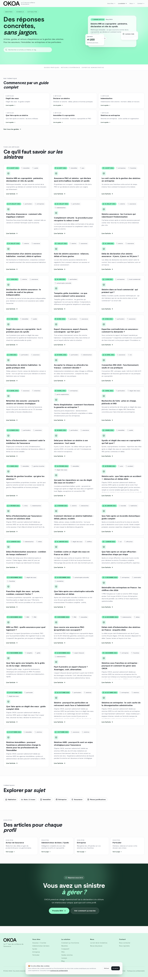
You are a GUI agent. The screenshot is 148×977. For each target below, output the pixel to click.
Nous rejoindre (124, 946)
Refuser (106, 968)
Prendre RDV (57, 911)
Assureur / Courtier (39, 943)
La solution (121, 3)
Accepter (116, 968)
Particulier (35, 955)
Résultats (64, 946)
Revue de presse (96, 946)
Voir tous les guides (11, 129)
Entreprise (62, 799)
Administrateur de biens (40, 946)
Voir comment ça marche (85, 911)
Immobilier (47, 799)
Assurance (78, 799)
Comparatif (65, 949)
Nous (131, 3)
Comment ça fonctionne (70, 943)
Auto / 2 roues (29, 799)
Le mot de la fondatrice (98, 943)
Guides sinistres (67, 955)
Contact (140, 3)
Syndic (34, 949)
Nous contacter (124, 943)
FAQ (62, 952)
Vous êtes (110, 3)
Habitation (12, 799)
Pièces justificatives (98, 799)
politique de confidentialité (59, 970)
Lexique (64, 958)
